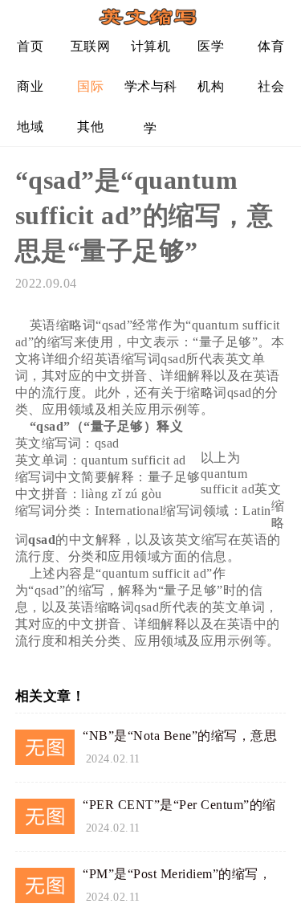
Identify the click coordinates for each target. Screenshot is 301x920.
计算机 (151, 46)
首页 (30, 46)
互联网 (91, 46)
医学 (210, 46)
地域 (30, 126)
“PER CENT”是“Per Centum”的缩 (179, 805)
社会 (271, 86)
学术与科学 (150, 93)
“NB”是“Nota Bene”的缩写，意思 (180, 735)
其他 (90, 126)
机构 (210, 86)
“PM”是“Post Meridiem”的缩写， (177, 874)
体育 (271, 46)
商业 (30, 86)
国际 (90, 86)
